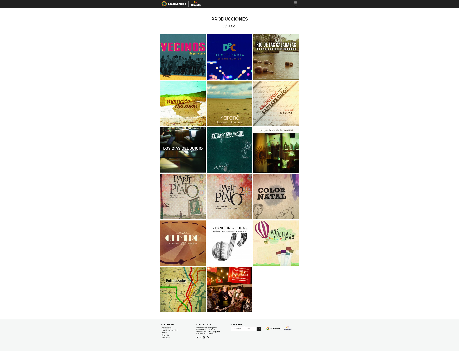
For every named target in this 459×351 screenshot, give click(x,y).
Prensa (164, 333)
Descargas (165, 337)
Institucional (166, 328)
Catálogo (165, 335)
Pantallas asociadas (169, 330)
